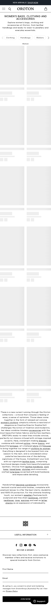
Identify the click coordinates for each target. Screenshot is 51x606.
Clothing (10, 38)
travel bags (15, 469)
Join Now (26, 599)
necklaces (33, 498)
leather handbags (34, 467)
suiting (27, 443)
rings (17, 500)
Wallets (40, 38)
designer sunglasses (26, 485)
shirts (35, 446)
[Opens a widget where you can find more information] (39, 601)
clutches (26, 469)
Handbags (25, 38)
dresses (43, 441)
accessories (35, 430)
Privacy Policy (12, 591)
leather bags (28, 461)
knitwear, (14, 446)
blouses (47, 446)
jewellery (28, 495)
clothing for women (40, 448)
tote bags (15, 472)
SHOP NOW (33, 3)
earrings (25, 500)
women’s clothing (9, 422)
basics (41, 443)
